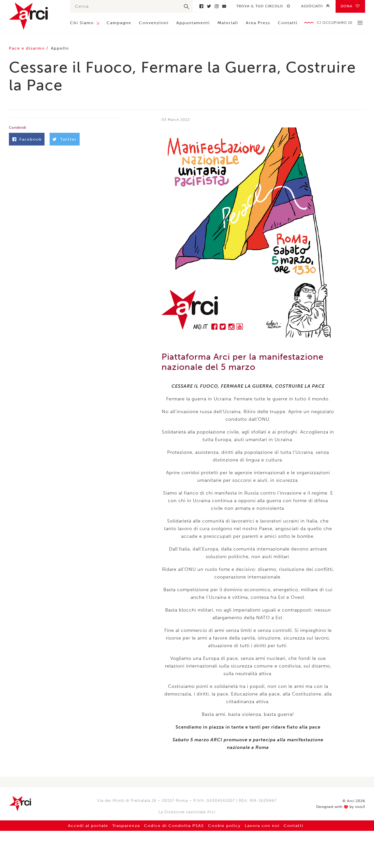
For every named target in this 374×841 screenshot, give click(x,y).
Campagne (119, 22)
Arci (34, 16)
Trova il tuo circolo (259, 6)
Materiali (228, 22)
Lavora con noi (262, 825)
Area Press (258, 22)
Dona (346, 6)
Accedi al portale (88, 825)
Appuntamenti (193, 22)
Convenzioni (154, 22)
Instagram (216, 6)
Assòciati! (312, 6)
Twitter (209, 6)
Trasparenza (126, 825)
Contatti (288, 22)
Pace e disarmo (27, 48)
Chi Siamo (82, 22)
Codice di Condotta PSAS (174, 825)
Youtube (224, 6)
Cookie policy (224, 825)
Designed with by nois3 (340, 807)
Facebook (201, 6)
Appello (60, 48)
